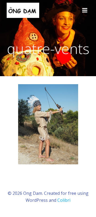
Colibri (63, 200)
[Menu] (84, 10)
